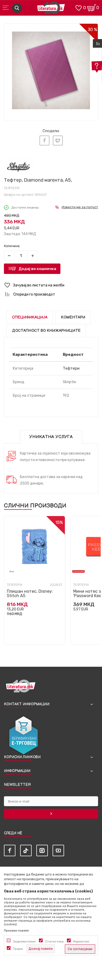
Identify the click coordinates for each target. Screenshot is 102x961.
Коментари (73, 317)
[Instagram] (42, 850)
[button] (51, 285)
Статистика (54, 941)
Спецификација (29, 317)
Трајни (18, 948)
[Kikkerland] (78, 571)
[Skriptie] (18, 166)
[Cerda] (12, 571)
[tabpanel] (51, 70)
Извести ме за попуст (80, 207)
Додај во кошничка (37, 268)
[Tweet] (57, 140)
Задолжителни (24, 941)
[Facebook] (44, 140)
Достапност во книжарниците (46, 330)
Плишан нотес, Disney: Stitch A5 (30, 593)
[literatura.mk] (51, 9)
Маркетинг (81, 941)
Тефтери (11, 188)
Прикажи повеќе (16, 930)
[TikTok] (26, 850)
